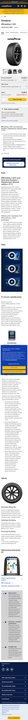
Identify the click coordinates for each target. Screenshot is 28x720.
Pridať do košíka (17, 99)
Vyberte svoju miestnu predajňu (9, 120)
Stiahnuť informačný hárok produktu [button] (8, 579)
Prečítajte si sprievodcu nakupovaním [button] (13, 164)
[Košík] (21, 6)
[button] (25, 6)
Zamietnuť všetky (14, 367)
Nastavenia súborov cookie (14, 363)
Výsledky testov (14, 32)
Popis (2, 32)
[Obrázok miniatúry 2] (10, 71)
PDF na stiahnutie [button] (5, 583)
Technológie (23, 32)
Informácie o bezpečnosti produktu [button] (10, 586)
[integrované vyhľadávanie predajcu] (18, 6)
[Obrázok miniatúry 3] (15, 71)
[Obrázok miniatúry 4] (20, 71)
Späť (5, 16)
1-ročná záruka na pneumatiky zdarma (13, 9)
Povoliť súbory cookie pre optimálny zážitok (14, 371)
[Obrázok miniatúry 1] (5, 71)
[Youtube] (7, 669)
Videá (7, 32)
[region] (14, 360)
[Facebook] (3, 669)
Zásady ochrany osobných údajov (11, 359)
